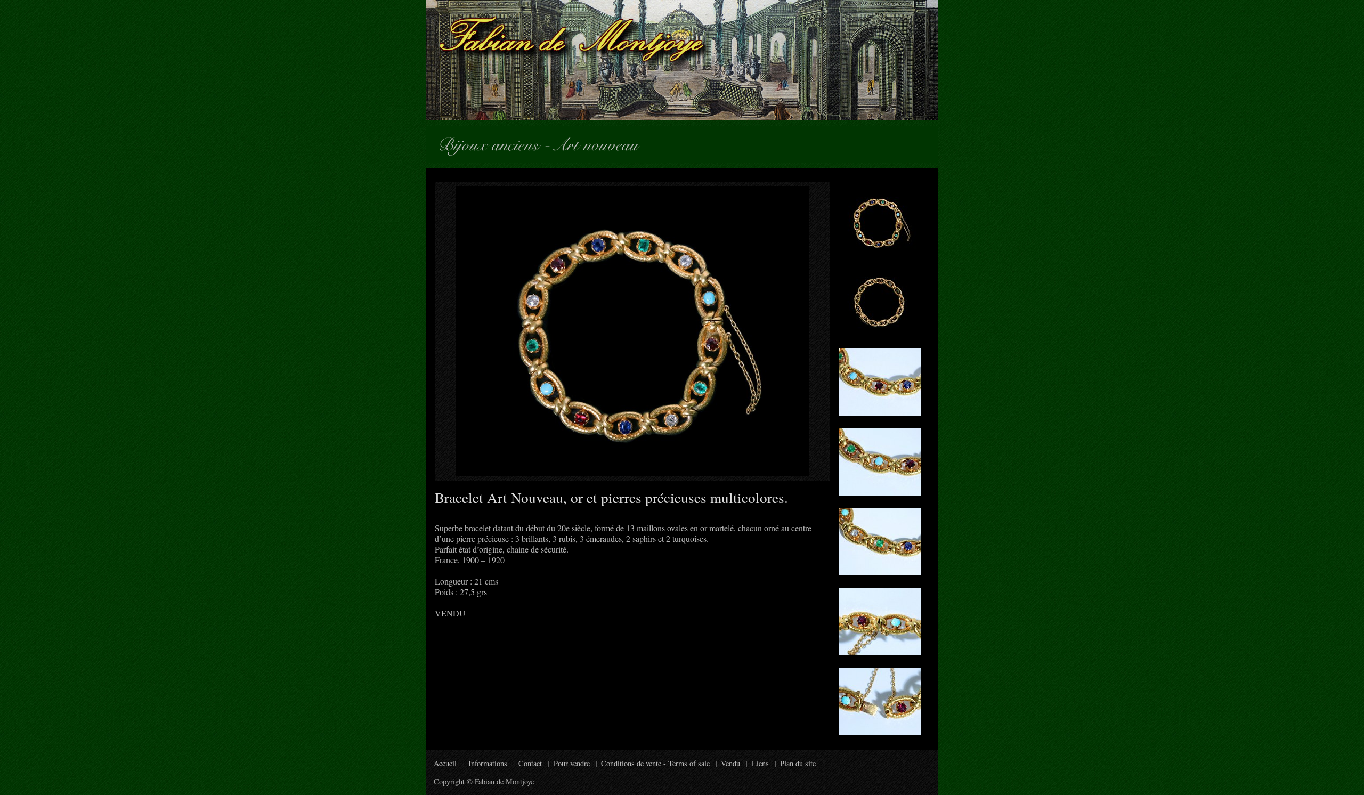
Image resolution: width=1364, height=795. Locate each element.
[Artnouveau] (601, 142)
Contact (530, 763)
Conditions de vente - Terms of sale (655, 763)
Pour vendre (572, 763)
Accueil (445, 763)
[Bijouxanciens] (492, 142)
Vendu (730, 763)
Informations (487, 763)
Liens (760, 763)
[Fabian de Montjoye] (682, 60)
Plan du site (798, 763)
